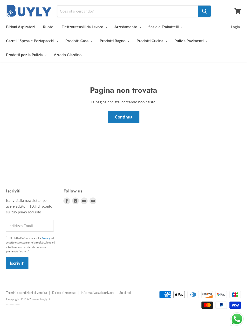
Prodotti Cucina (150, 40)
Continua (123, 116)
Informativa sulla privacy (97, 293)
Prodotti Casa (77, 40)
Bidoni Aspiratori (20, 26)
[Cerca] (204, 11)
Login (235, 27)
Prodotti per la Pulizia (25, 54)
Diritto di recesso (63, 293)
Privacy (45, 238)
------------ (13, 304)
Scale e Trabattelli (164, 26)
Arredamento (126, 26)
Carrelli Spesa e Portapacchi (30, 40)
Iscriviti (17, 263)
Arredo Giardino (68, 54)
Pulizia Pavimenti (189, 40)
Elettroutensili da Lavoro (83, 26)
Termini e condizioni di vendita (26, 293)
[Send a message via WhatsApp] (237, 319)
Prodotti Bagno (113, 40)
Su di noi (125, 293)
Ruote (48, 26)
